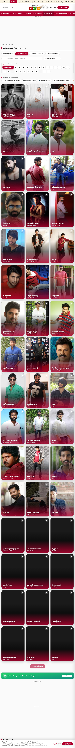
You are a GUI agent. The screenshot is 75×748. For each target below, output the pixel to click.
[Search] (55, 7)
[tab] (7, 53)
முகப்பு (3, 44)
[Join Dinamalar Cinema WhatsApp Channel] (47, 7)
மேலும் (36, 666)
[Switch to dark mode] (51, 7)
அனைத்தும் (8, 67)
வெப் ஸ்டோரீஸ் (44, 80)
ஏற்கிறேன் (67, 744)
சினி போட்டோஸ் (29, 80)
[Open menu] (71, 7)
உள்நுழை (64, 7)
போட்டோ (10, 44)
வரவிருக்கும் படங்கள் (61, 80)
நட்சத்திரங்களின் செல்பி (11, 80)
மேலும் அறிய (57, 744)
